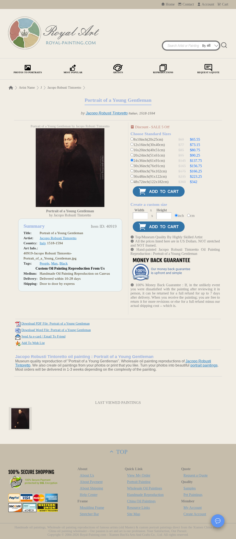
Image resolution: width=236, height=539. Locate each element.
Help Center (88, 495)
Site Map (133, 514)
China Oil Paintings (141, 501)
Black (63, 263)
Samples (189, 488)
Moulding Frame (92, 508)
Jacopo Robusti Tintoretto (64, 87)
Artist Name (27, 87)
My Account (192, 508)
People (44, 263)
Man (54, 263)
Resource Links (138, 508)
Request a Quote (195, 475)
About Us (87, 475)
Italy (43, 243)
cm (192, 216)
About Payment (91, 482)
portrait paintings (204, 365)
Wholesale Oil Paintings (144, 488)
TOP (121, 452)
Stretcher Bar (89, 514)
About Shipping (91, 488)
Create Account (194, 514)
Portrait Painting (138, 482)
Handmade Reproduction (145, 495)
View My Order (138, 475)
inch (181, 216)
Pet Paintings (192, 495)
